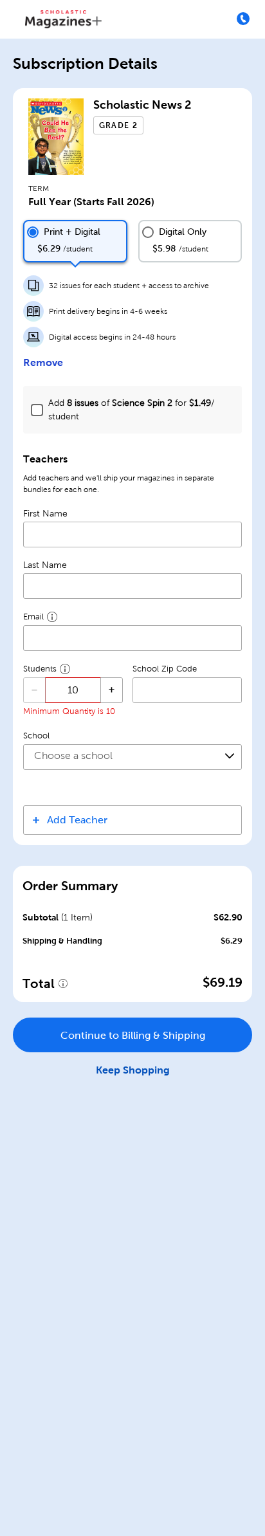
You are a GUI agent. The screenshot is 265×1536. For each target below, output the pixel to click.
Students (40, 668)
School (36, 735)
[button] (132, 820)
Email (33, 616)
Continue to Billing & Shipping (132, 1035)
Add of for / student (131, 409)
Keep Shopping (133, 1070)
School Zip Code (164, 668)
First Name (45, 513)
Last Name (45, 565)
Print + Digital (72, 232)
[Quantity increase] (111, 690)
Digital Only (182, 232)
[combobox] (132, 757)
